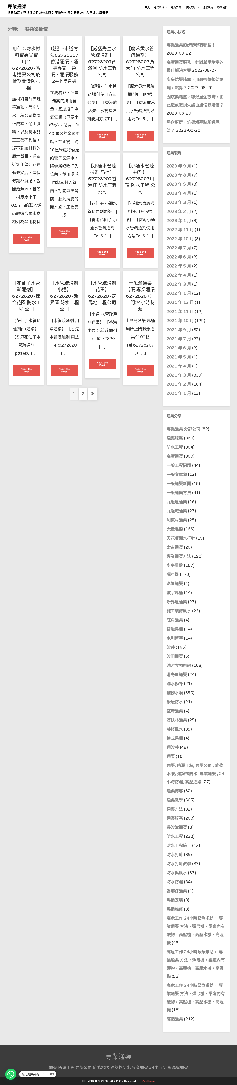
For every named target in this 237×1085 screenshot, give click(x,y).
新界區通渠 (177, 601)
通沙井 (173, 747)
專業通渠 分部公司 (183, 429)
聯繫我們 (222, 7)
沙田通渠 (175, 656)
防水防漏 (175, 882)
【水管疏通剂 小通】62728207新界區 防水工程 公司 (64, 296)
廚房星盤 (175, 565)
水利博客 (175, 638)
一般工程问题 (179, 465)
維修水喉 (175, 692)
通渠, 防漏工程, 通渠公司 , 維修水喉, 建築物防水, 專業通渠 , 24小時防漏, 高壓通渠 (195, 773)
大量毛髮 (175, 529)
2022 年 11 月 (180, 229)
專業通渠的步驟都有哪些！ (191, 45)
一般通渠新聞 (179, 483)
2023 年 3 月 (179, 202)
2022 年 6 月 (179, 257)
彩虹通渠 (175, 583)
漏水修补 (175, 683)
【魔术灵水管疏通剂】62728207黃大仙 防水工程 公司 (140, 62)
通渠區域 (159, 7)
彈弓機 (173, 574)
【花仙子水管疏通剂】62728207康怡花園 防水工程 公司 (26, 296)
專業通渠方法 (179, 556)
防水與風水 (177, 872)
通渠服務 (175, 438)
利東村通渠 (177, 520)
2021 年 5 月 (179, 357)
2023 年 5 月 (179, 184)
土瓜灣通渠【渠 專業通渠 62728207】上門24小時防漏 (140, 296)
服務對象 (176, 7)
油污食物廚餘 (179, 665)
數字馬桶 (175, 592)
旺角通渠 (175, 620)
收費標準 (191, 7)
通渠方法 (175, 809)
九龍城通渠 (177, 511)
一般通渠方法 (179, 492)
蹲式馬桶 (175, 738)
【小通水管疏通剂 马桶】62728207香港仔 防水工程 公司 (102, 179)
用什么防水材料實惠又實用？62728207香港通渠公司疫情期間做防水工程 (26, 68)
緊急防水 (175, 702)
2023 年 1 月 (179, 220)
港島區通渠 (177, 674)
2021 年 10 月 (180, 320)
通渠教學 (175, 800)
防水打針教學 (179, 863)
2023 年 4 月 (179, 193)
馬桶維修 (175, 909)
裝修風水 (175, 729)
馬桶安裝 (175, 900)
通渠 (171, 756)
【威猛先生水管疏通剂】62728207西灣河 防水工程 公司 (102, 62)
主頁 (147, 7)
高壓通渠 (175, 456)
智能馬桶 (175, 629)
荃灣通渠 (175, 711)
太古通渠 (175, 547)
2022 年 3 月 (179, 284)
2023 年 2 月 (179, 211)
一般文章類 (177, 474)
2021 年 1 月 (179, 393)
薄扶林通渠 (177, 720)
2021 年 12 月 (180, 302)
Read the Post (30, 240)
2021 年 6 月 (179, 348)
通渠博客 (175, 791)
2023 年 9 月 (179, 166)
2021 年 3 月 (179, 375)
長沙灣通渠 (177, 827)
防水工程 (175, 447)
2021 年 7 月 (179, 338)
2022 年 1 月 (179, 293)
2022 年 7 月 (179, 248)
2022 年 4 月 (179, 275)
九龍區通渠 (177, 501)
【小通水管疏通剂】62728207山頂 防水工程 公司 (140, 179)
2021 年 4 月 (179, 366)
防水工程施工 (179, 845)
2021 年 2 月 (179, 384)
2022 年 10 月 (180, 238)
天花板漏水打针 (181, 538)
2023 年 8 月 (179, 175)
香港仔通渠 (177, 891)
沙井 (171, 647)
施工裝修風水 (179, 611)
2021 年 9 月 (179, 329)
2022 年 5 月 (179, 266)
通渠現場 (208, 7)
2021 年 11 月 (180, 311)
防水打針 (175, 854)
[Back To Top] (230, 1078)
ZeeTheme (148, 1081)
